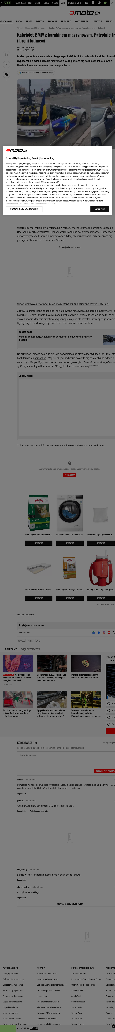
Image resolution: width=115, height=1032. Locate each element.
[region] (57, 180)
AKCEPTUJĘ (100, 209)
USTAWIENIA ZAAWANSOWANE (24, 209)
